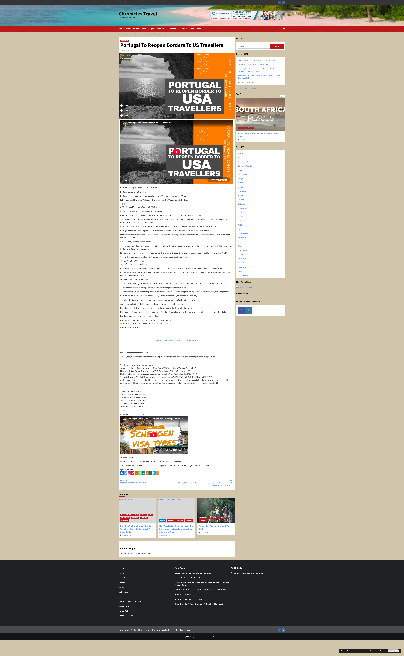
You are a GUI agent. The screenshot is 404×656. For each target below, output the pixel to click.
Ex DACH (241, 200)
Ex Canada (241, 195)
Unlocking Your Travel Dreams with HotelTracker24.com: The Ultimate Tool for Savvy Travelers (259, 70)
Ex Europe (143, 515)
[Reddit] (136, 473)
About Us (122, 578)
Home (121, 28)
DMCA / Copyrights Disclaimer (130, 601)
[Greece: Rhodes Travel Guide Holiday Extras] (260, 114)
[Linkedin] (143, 473)
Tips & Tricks (135, 518)
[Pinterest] (132, 473)
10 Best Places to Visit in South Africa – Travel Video (256, 60)
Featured (162, 520)
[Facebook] (122, 473)
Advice (184, 28)
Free (239, 229)
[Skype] (154, 473)
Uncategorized (243, 275)
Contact (122, 587)
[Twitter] (125, 473)
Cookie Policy (124, 606)
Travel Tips (241, 271)
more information (381, 651)
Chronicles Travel (138, 13)
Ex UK (240, 212)
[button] (284, 29)
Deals (128, 28)
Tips (239, 246)
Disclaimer (123, 597)
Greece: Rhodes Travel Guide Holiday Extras (253, 65)
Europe (250, 128)
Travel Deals (144, 518)
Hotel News (161, 28)
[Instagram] (129, 473)
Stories (240, 242)
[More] (157, 473)
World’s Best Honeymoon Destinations (189, 599)
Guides (136, 28)
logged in (133, 553)
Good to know (125, 518)
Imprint (122, 582)
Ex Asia (240, 187)
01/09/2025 (203, 532)
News (143, 28)
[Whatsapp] (140, 473)
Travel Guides (222, 518)
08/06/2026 (242, 137)
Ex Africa (241, 183)
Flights (151, 28)
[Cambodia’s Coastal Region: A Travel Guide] (216, 510)
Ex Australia (242, 191)
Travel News (124, 41)
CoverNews (209, 637)
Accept (393, 651)
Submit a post (124, 592)
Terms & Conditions (126, 616)
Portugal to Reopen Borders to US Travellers (176, 340)
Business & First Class (127, 515)
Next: (205, 483)
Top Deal (241, 254)
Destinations (174, 28)
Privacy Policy (124, 611)
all (238, 157)
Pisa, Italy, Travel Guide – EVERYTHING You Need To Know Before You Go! (259, 76)
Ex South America (244, 208)
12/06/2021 (125, 50)
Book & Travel (195, 28)
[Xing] (150, 473)
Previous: (134, 481)
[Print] (147, 473)
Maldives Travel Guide (246, 82)
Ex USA (240, 216)
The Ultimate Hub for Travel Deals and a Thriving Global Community (199, 604)
